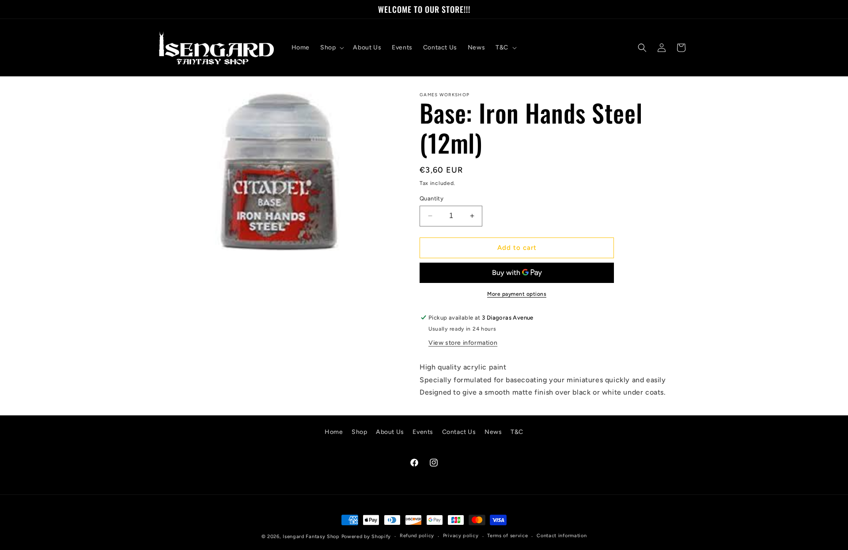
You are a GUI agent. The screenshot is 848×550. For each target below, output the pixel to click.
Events (423, 432)
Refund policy (417, 536)
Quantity (431, 198)
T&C (517, 432)
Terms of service (507, 536)
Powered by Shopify (366, 536)
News (493, 432)
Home (334, 432)
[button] (331, 47)
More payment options (516, 294)
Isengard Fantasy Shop (311, 536)
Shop (359, 432)
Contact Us (459, 432)
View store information (462, 343)
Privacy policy (461, 536)
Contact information (562, 536)
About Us (390, 432)
